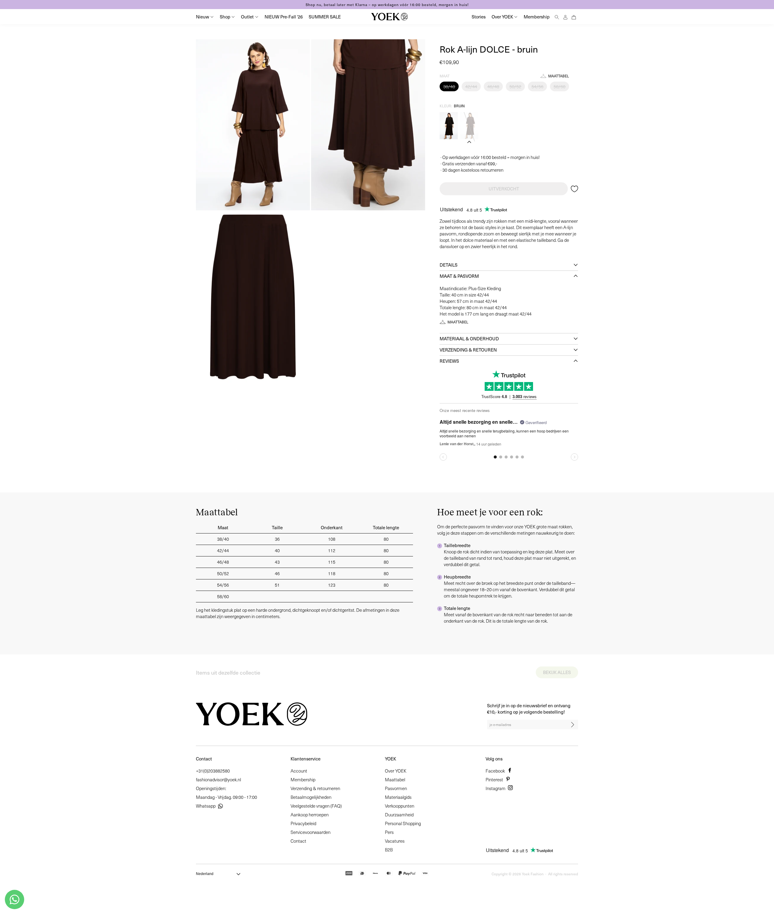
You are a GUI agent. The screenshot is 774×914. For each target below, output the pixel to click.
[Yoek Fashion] (389, 16)
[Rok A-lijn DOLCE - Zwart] (449, 125)
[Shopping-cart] (573, 16)
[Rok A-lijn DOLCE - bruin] (469, 125)
